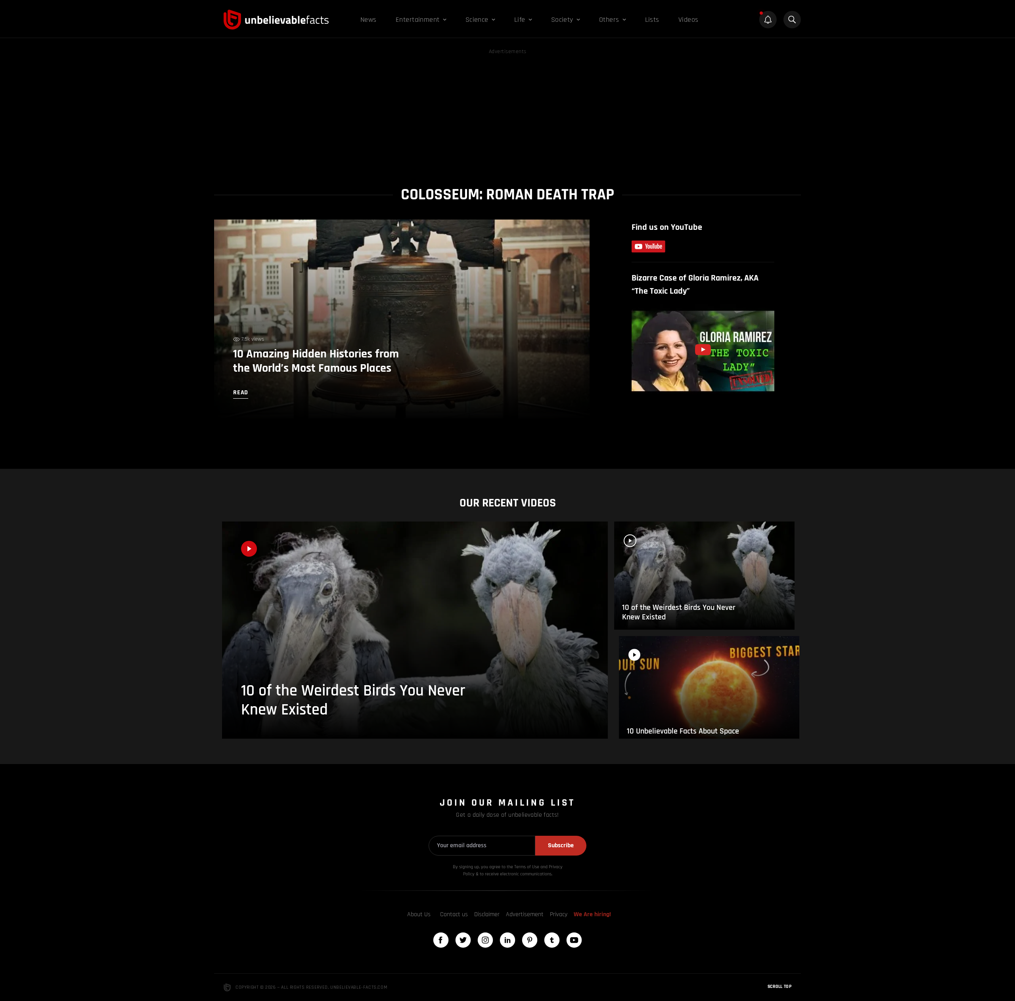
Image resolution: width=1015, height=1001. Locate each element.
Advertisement (525, 914)
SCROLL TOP (779, 987)
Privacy (558, 914)
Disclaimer (487, 914)
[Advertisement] (507, 111)
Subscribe (561, 845)
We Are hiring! (592, 914)
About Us (419, 914)
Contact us (454, 914)
